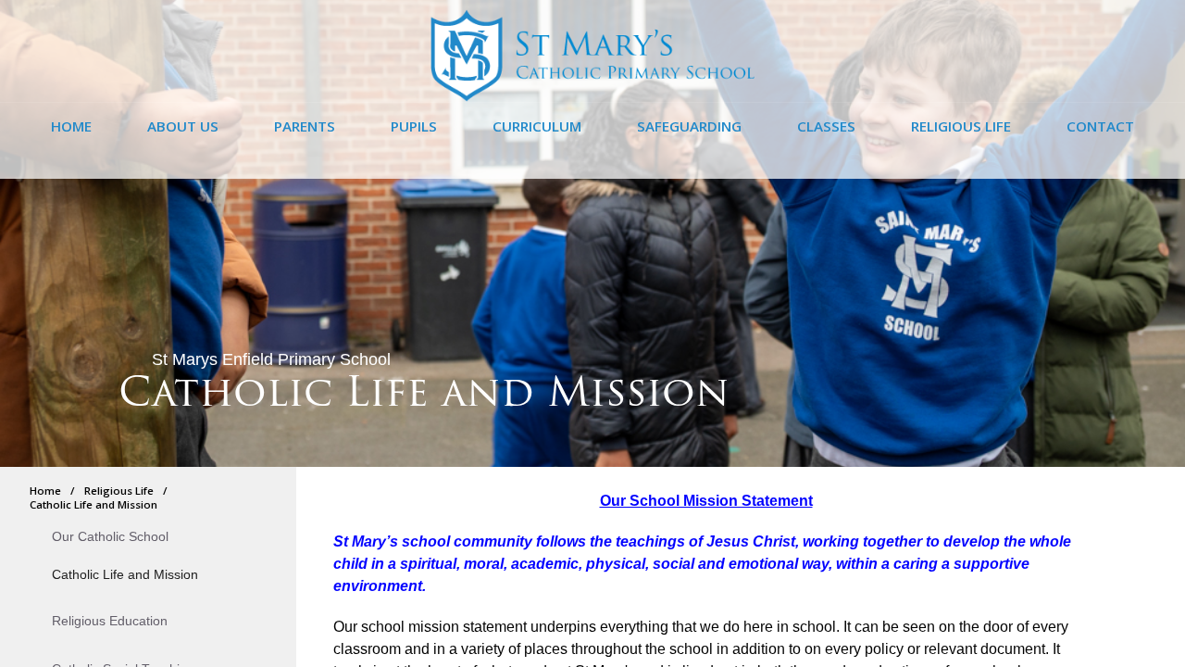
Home (45, 490)
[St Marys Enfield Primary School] (592, 96)
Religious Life (119, 490)
